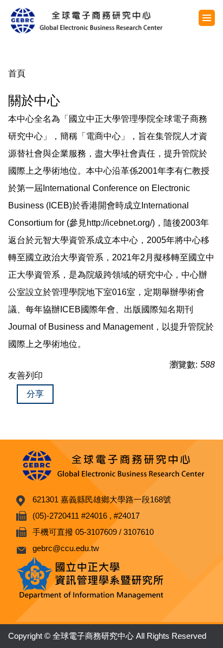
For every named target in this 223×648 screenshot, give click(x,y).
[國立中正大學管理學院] (111, 20)
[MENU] (207, 18)
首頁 (16, 73)
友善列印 (25, 375)
